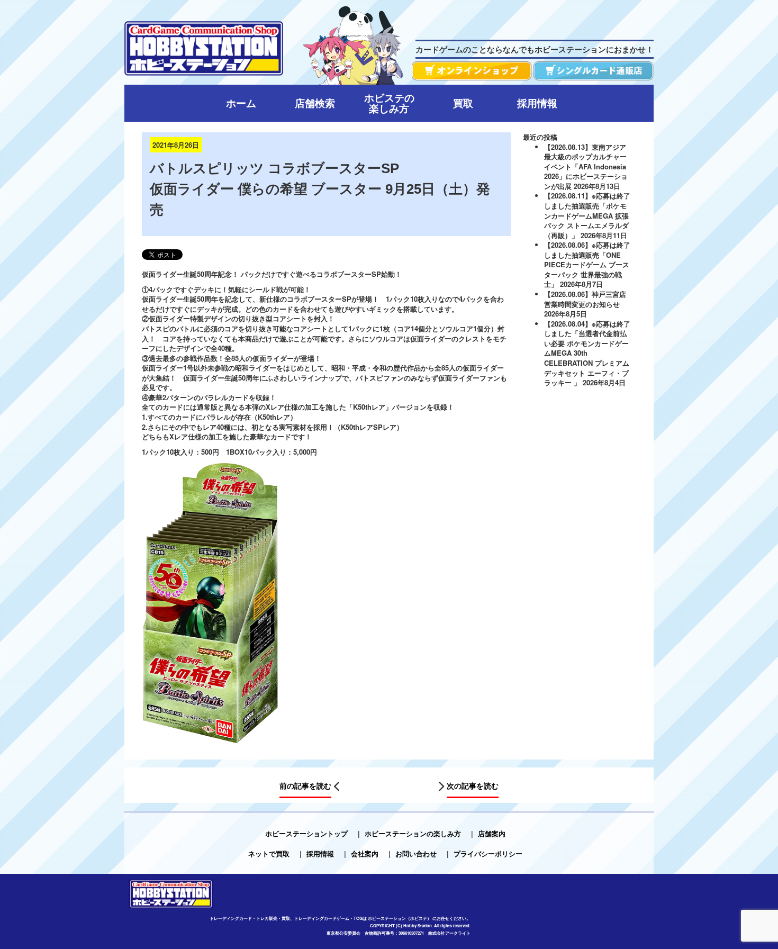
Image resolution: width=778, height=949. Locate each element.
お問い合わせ (416, 853)
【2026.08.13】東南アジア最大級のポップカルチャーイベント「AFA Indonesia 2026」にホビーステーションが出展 (586, 166)
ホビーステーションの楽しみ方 (413, 833)
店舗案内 (491, 833)
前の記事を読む (305, 785)
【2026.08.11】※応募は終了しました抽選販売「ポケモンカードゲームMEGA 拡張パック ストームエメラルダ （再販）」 (587, 215)
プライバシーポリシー (488, 853)
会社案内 (364, 853)
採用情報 (320, 853)
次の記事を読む (473, 785)
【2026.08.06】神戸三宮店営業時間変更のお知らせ (585, 299)
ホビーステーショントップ (306, 833)
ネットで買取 (269, 853)
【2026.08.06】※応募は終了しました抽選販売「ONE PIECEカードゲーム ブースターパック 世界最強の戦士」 (587, 264)
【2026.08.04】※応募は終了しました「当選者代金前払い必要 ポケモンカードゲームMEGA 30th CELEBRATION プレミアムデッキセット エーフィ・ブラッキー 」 (587, 353)
